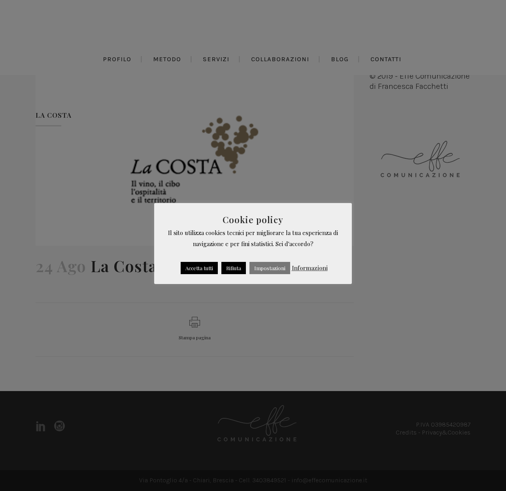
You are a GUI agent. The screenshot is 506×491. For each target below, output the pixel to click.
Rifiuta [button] (233, 268)
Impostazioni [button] (269, 268)
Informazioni (310, 268)
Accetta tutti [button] (199, 268)
